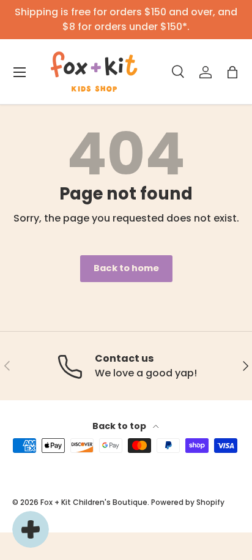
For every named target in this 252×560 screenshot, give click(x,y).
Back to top (120, 426)
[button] (232, 72)
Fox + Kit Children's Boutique (93, 502)
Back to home (126, 268)
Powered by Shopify (187, 502)
